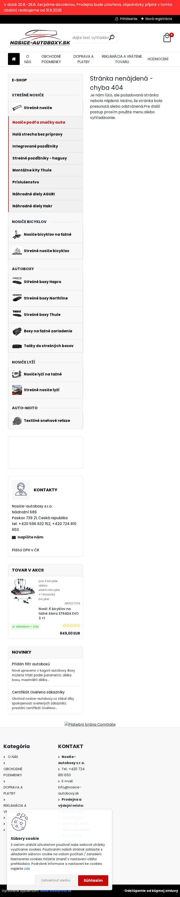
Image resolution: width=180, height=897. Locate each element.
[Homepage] (14, 59)
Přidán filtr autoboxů (31, 664)
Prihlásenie (128, 18)
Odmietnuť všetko (55, 880)
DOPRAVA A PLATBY (84, 59)
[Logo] (40, 37)
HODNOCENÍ (158, 59)
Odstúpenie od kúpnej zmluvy (151, 890)
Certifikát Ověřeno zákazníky (38, 692)
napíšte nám (30, 537)
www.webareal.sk (55, 890)
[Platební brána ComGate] (90, 724)
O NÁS (27, 59)
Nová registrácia (159, 18)
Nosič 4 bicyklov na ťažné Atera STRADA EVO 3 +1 (59, 614)
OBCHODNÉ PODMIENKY (51, 59)
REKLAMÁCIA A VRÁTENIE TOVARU (122, 59)
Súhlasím (93, 880)
